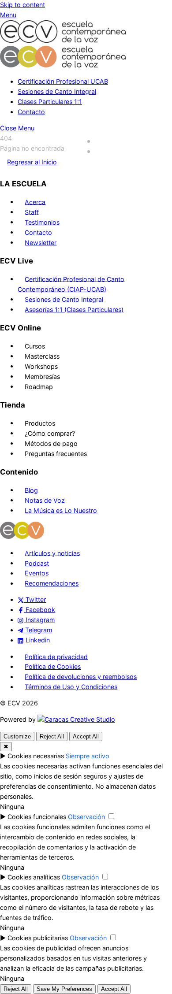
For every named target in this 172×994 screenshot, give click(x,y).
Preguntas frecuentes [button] (56, 453)
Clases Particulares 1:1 (50, 101)
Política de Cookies (53, 666)
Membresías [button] (42, 376)
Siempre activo (87, 756)
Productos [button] (40, 423)
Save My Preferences (64, 989)
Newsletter (40, 242)
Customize (17, 736)
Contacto (31, 111)
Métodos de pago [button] (51, 443)
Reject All (52, 736)
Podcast (37, 563)
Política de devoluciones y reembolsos (81, 676)
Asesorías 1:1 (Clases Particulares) (74, 309)
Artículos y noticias (52, 552)
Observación (86, 816)
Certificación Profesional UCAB (63, 81)
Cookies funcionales (36, 816)
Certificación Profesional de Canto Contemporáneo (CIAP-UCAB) (71, 284)
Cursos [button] (35, 345)
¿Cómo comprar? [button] (50, 433)
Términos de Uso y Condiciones (71, 686)
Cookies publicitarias (37, 938)
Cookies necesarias (35, 756)
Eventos (37, 573)
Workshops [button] (41, 366)
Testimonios (42, 222)
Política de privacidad (56, 656)
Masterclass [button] (42, 356)
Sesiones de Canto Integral (57, 91)
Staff (32, 211)
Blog (31, 489)
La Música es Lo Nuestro (61, 510)
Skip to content (22, 4)
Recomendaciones (52, 583)
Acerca (35, 201)
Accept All (86, 736)
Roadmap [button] (39, 386)
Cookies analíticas (33, 877)
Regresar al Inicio (32, 162)
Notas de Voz (45, 500)
